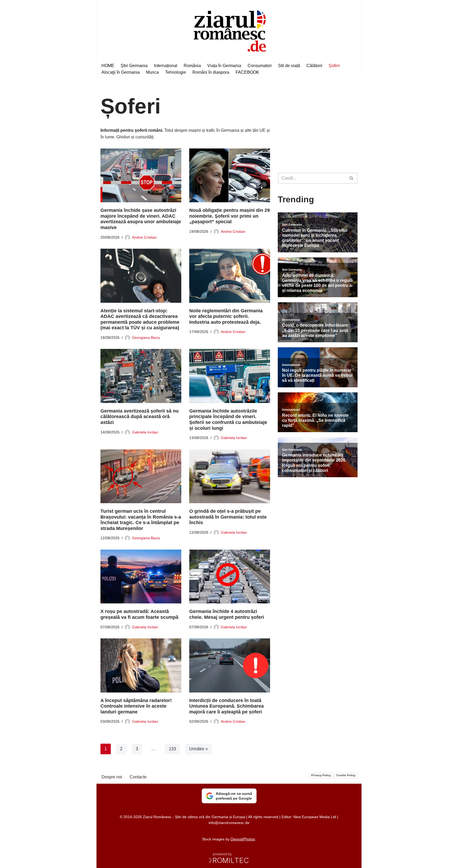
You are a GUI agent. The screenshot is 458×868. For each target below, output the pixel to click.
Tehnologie (175, 72)
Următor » (198, 749)
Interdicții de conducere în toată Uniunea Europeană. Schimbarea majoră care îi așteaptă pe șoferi (226, 706)
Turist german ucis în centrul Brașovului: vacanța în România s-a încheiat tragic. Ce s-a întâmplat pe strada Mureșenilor (140, 519)
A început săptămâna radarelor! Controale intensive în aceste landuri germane (136, 706)
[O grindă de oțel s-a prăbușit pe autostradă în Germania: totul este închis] (229, 476)
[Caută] (352, 178)
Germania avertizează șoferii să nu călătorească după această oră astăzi (139, 416)
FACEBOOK (247, 72)
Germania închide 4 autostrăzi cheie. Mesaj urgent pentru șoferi (226, 614)
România (192, 65)
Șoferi (334, 65)
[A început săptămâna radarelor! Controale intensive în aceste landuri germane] (140, 665)
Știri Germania (134, 65)
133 (172, 749)
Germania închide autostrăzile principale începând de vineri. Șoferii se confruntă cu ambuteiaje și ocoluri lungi (228, 419)
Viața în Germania (224, 65)
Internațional (165, 65)
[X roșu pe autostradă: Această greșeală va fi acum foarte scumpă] (140, 576)
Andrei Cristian (144, 237)
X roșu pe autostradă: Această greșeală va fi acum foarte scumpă (139, 614)
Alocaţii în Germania (121, 72)
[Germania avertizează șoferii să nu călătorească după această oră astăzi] (140, 376)
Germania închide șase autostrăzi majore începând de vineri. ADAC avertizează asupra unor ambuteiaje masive (140, 219)
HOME (108, 65)
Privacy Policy (321, 775)
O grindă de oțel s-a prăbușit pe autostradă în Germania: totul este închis (228, 516)
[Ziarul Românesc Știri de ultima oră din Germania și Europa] (229, 30)
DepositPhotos (243, 839)
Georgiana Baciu (146, 337)
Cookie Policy (345, 775)
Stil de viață (289, 65)
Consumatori (260, 65)
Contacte (138, 777)
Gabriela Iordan (145, 432)
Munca (152, 72)
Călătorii (314, 65)
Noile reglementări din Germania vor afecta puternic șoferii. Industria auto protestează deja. (226, 316)
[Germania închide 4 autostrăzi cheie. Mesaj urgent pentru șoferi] (229, 576)
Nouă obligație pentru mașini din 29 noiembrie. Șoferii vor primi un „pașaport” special (229, 216)
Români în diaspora (210, 72)
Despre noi (112, 777)
